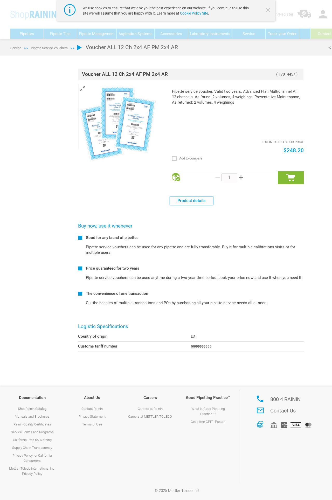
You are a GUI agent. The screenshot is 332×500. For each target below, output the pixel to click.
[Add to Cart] (291, 177)
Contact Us (283, 411)
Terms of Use (92, 424)
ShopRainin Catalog (32, 409)
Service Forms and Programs (32, 432)
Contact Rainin (92, 409)
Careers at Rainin (150, 409)
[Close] (268, 10)
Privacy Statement (92, 416)
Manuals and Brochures (32, 416)
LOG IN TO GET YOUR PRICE (283, 142)
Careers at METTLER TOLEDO (150, 416)
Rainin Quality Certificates (32, 424)
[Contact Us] (260, 410)
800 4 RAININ (285, 399)
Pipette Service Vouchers (49, 48)
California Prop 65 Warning (32, 440)
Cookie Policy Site (194, 13)
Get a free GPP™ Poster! (208, 422)
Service (15, 48)
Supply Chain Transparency (32, 448)
